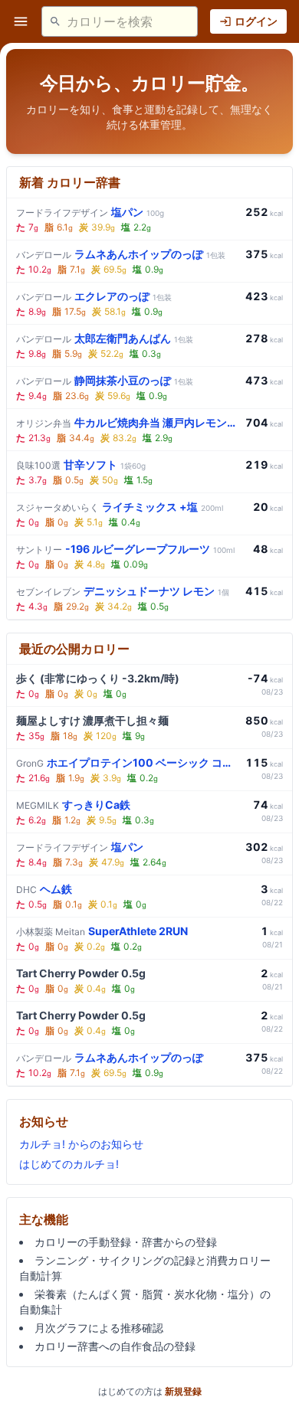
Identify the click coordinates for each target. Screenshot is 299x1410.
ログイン (256, 21)
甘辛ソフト (81, 464)
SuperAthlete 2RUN (102, 930)
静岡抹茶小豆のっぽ (104, 380)
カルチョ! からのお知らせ (81, 1143)
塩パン (90, 211)
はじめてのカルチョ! (69, 1163)
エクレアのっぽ (94, 296)
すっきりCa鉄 (73, 804)
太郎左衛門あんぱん (104, 338)
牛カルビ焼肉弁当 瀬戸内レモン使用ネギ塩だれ (127, 422)
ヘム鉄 (44, 888)
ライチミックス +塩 (119, 506)
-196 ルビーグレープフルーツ (125, 548)
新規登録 (183, 1391)
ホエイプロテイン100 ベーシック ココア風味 (127, 762)
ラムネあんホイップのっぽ (120, 253)
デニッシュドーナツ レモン (122, 590)
